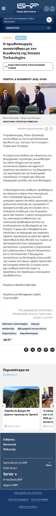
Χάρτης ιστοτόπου (28, 506)
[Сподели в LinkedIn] (39, 349)
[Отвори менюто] (3, 8)
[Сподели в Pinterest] (45, 349)
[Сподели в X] (32, 349)
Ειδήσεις (8, 37)
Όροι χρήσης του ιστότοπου (28, 492)
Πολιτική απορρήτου (18, 499)
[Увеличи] (46, 129)
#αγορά (35, 324)
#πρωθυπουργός (29, 333)
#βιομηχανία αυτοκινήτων (32, 328)
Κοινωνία (9, 444)
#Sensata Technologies (15, 324)
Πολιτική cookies (39, 499)
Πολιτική (9, 449)
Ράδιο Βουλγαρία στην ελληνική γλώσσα (26, 66)
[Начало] (28, 6)
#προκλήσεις (9, 333)
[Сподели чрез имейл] (52, 349)
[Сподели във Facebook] (26, 349)
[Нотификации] (46, 8)
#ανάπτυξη (8, 328)
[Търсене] (48, 28)
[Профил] (52, 8)
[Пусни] (49, 19)
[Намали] (51, 129)
